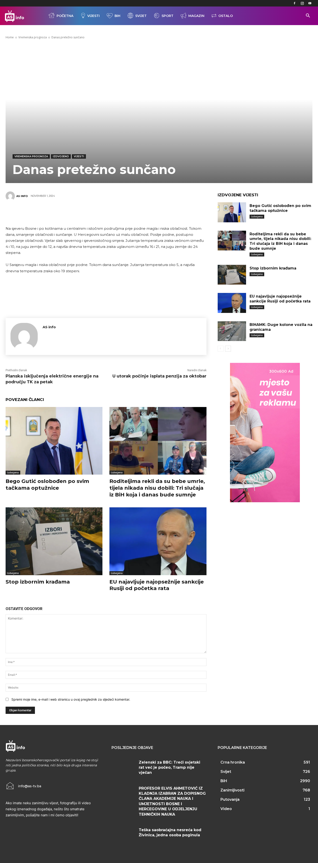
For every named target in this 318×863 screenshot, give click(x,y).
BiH (117, 16)
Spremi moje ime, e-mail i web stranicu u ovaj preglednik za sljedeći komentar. (70, 699)
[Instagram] (302, 3)
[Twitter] (85, 212)
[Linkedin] (127, 212)
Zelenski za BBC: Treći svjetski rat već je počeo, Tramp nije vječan (169, 767)
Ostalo (225, 16)
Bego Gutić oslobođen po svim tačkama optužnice (47, 484)
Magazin (196, 16)
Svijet (141, 16)
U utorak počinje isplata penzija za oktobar (159, 376)
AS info (22, 196)
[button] (307, 16)
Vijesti (93, 16)
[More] (141, 212)
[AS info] (11, 196)
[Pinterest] (99, 212)
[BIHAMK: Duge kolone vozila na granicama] (232, 331)
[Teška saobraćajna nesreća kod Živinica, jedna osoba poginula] (123, 835)
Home (10, 37)
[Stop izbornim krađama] (54, 541)
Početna (65, 16)
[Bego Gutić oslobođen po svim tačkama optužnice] (54, 441)
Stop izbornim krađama (38, 582)
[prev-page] (220, 349)
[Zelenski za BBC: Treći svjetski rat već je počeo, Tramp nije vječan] (123, 767)
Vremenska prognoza (32, 37)
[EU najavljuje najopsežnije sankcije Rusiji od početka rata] (157, 541)
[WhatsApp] (113, 212)
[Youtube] (309, 3)
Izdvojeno (61, 156)
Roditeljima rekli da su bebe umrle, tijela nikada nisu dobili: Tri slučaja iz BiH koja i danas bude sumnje (157, 488)
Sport (167, 16)
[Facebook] (294, 3)
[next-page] (228, 349)
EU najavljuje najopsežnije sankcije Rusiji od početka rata (156, 585)
